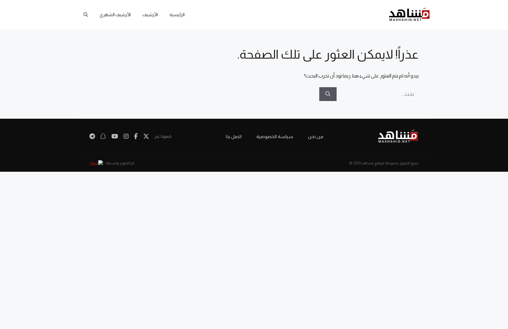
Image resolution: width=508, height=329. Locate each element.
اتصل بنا (234, 136)
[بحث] (328, 94)
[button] (86, 15)
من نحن (315, 136)
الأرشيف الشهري (115, 14)
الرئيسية (177, 14)
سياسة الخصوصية (274, 136)
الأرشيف (150, 14)
